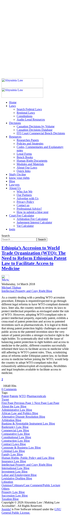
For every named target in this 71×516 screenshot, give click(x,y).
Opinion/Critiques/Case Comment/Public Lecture (31, 485)
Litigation (7, 481)
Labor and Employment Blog (19, 475)
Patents (14, 396)
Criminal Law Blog (13, 451)
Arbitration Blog (11, 420)
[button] (12, 105)
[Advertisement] (35, 37)
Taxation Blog (10, 499)
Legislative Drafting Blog (17, 478)
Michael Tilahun (11, 287)
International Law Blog (15, 468)
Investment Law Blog (14, 471)
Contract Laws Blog (14, 444)
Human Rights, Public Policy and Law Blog (28, 457)
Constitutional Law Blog (16, 437)
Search (6, 235)
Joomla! (6, 509)
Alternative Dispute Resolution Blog (23, 416)
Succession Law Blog (15, 495)
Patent (5, 396)
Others (5, 488)
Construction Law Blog (16, 440)
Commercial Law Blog (15, 430)
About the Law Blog (14, 406)
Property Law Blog (13, 492)
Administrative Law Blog (17, 409)
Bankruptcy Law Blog (15, 427)
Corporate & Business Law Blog (21, 447)
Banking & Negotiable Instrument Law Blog (28, 423)
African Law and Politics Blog (20, 413)
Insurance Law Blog (14, 461)
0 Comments (9, 389)
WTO (22, 396)
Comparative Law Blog (16, 433)
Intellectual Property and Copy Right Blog (27, 291)
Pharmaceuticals (36, 396)
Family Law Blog (12, 454)
